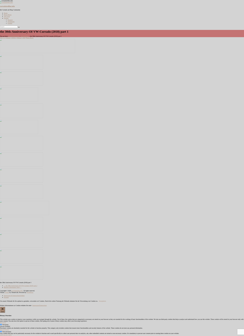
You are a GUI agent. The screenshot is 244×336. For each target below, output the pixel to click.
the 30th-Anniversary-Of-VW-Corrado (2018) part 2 (20, 286)
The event (7, 16)
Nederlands (11, 21)
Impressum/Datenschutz (39, 305)
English (6, 18)
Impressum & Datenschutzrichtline (14, 295)
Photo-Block (7, 15)
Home (6, 13)
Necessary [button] (3, 323)
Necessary (5, 324)
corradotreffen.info (7, 6)
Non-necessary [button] (4, 330)
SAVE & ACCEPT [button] (6, 335)
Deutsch (10, 20)
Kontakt (6, 297)
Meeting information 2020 (12, 287)
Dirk (1, 38)
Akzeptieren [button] (102, 301)
